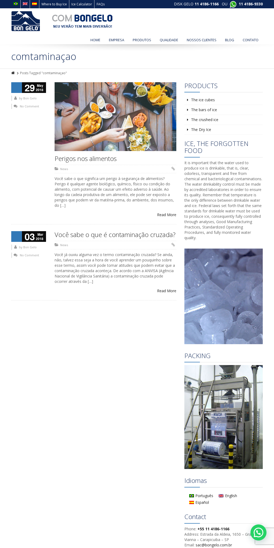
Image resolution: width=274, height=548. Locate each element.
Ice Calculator (81, 4)
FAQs (101, 4)
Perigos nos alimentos (86, 158)
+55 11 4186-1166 (213, 528)
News (64, 169)
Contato (250, 40)
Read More (166, 214)
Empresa (116, 40)
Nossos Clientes (201, 40)
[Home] (13, 73)
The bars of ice (204, 109)
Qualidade (169, 40)
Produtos (142, 40)
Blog (229, 40)
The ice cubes (203, 99)
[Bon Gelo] (62, 21)
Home (95, 40)
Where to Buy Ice (54, 4)
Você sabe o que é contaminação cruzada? (115, 234)
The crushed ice (204, 119)
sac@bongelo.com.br (214, 544)
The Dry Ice (201, 129)
